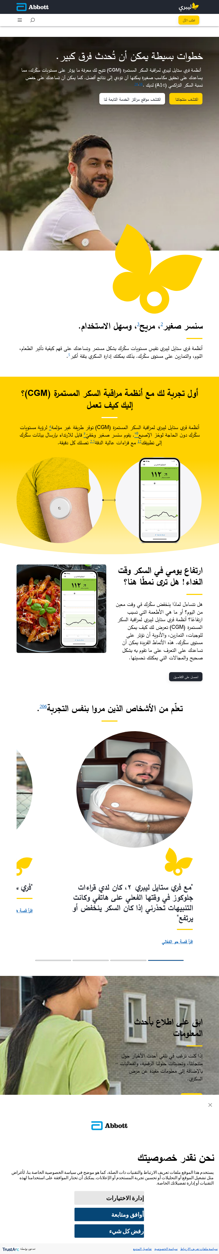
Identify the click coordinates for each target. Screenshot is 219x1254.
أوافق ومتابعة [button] (127, 1214)
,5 (93, 441)
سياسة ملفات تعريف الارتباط (199, 1249)
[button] (32, 20)
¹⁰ (136, 435)
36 (141, 84)
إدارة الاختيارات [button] (125, 1198)
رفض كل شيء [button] (126, 1231)
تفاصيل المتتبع (142, 1249)
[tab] (166, 960)
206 (43, 706)
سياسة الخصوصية (166, 1249)
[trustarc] (10, 1248)
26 (136, 84)
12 (139, 441)
